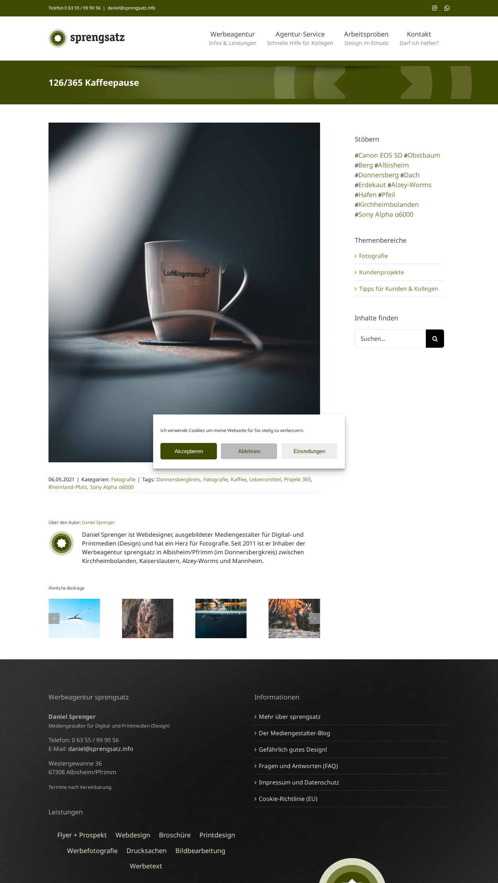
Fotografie (123, 479)
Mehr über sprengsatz (290, 717)
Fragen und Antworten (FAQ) (298, 766)
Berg (365, 165)
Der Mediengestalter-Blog (294, 733)
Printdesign (217, 834)
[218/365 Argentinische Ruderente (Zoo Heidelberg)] (221, 603)
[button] (53, 618)
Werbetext (146, 865)
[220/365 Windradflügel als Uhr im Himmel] (74, 603)
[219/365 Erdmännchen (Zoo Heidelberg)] (147, 603)
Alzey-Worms (411, 184)
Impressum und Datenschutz (299, 782)
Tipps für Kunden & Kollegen (398, 289)
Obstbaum (424, 155)
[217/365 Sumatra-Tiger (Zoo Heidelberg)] (294, 603)
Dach (412, 174)
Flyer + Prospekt (82, 834)
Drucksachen (147, 850)
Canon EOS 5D (380, 155)
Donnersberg (378, 174)
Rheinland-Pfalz (67, 486)
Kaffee (238, 479)
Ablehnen (249, 451)
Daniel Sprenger (98, 522)
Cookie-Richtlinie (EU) (288, 799)
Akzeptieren (189, 451)
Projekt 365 (297, 479)
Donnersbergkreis (178, 479)
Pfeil (388, 194)
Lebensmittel (265, 479)
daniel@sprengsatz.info (131, 8)
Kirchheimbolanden (388, 204)
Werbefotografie (92, 850)
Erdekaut (372, 184)
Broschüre (175, 834)
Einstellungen (309, 451)
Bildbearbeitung (200, 850)
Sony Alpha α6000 (112, 486)
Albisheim (393, 165)
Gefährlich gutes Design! (293, 749)
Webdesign (133, 834)
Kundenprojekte (381, 272)
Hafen (367, 194)
